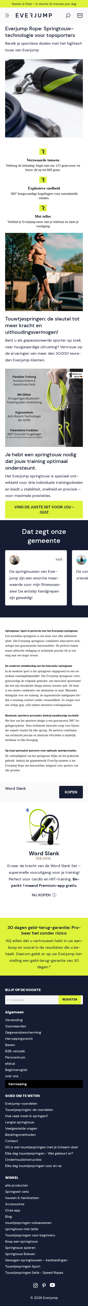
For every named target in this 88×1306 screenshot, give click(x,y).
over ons (11, 1076)
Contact (11, 1141)
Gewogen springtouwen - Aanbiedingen (36, 1260)
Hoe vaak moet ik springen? (26, 1116)
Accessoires (14, 1204)
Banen (10, 1045)
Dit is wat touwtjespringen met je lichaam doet (41, 1147)
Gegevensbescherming (23, 1032)
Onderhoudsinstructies (23, 1159)
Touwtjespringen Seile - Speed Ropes (34, 1272)
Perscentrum (15, 1057)
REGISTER (69, 999)
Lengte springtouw (19, 1122)
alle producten (16, 1185)
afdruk (10, 1063)
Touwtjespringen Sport (22, 1266)
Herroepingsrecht (19, 1038)
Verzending (14, 1020)
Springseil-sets (17, 1191)
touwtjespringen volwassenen (28, 1222)
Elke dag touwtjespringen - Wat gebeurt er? (39, 1153)
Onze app (12, 1210)
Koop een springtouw (21, 1241)
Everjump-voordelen (21, 1103)
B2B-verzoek (15, 1051)
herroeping (18, 1084)
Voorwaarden (15, 1026)
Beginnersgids (16, 1070)
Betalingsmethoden (20, 1134)
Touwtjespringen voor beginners (30, 1235)
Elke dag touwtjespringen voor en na (33, 1166)
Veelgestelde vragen (21, 1128)
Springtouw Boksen (20, 1254)
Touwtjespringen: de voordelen (29, 1109)
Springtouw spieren (20, 1247)
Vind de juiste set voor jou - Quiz (44, 509)
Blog (8, 1216)
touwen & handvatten (22, 1198)
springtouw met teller (22, 1229)
